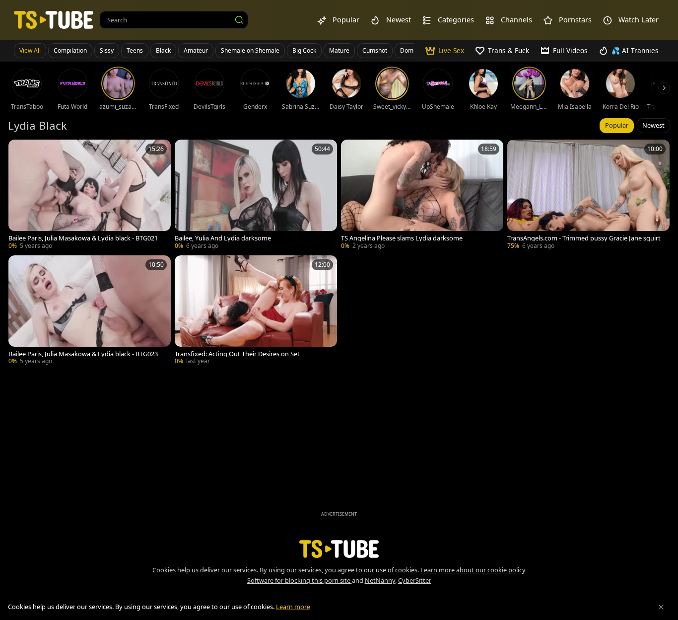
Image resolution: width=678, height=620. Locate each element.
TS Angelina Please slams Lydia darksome (402, 238)
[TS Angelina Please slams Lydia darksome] (422, 195)
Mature (339, 50)
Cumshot (374, 50)
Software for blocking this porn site (299, 580)
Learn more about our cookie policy (473, 569)
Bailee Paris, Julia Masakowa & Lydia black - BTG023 (83, 354)
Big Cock (304, 50)
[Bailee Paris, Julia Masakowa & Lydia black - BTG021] (89, 195)
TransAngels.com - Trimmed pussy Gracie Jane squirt (584, 238)
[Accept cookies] (661, 607)
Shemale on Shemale (250, 50)
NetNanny (380, 580)
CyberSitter (414, 580)
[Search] (239, 19)
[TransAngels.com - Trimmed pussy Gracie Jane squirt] (588, 195)
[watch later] (20, 151)
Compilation (70, 50)
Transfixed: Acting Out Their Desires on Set (237, 354)
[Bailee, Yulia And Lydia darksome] (256, 195)
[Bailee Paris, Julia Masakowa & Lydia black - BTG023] (89, 311)
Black (163, 50)
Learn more (293, 606)
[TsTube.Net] (53, 19)
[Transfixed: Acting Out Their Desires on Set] (256, 311)
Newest (653, 125)
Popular (616, 125)
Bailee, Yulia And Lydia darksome (223, 238)
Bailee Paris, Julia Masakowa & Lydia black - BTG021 (83, 238)
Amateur (196, 50)
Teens (135, 50)
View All (30, 50)
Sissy (107, 50)
